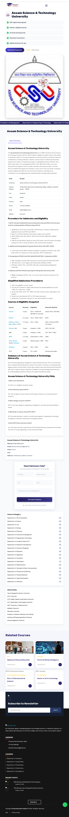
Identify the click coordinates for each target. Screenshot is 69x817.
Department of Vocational (15, 558)
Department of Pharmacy (14, 531)
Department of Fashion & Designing (17, 548)
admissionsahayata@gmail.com (17, 748)
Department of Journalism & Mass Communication (22, 568)
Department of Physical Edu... (15, 765)
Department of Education (14, 551)
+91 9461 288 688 (13, 744)
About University (15, 141)
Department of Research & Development (19, 545)
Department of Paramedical (15, 561)
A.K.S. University (12, 596)
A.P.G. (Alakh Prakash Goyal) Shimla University (20, 599)
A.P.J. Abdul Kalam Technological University (19, 602)
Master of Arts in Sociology (47, 678)
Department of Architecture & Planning (18, 571)
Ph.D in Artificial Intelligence (48, 660)
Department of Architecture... (15, 768)
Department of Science (14, 521)
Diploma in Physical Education (18, 660)
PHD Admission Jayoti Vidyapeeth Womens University (28, 788)
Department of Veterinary (14, 581)
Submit (56, 710)
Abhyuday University (13, 611)
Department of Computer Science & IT (52, 123)
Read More (33, 802)
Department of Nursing (14, 528)
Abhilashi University (13, 608)
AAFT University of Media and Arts (17, 605)
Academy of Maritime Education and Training (20, 614)
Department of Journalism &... (15, 771)
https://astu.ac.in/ (18, 443)
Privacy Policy (16, 812)
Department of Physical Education (17, 575)
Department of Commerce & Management (19, 534)
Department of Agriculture (15, 555)
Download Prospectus (15, 50)
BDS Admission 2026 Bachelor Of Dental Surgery (27, 782)
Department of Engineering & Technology (21, 123)
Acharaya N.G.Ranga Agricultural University (19, 617)
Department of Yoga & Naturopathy (17, 578)
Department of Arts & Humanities (17, 518)
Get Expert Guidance (34, 499)
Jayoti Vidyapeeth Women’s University (18, 593)
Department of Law (13, 524)
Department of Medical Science (16, 565)
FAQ (6, 812)
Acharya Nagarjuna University (15, 620)
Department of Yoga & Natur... (15, 761)
